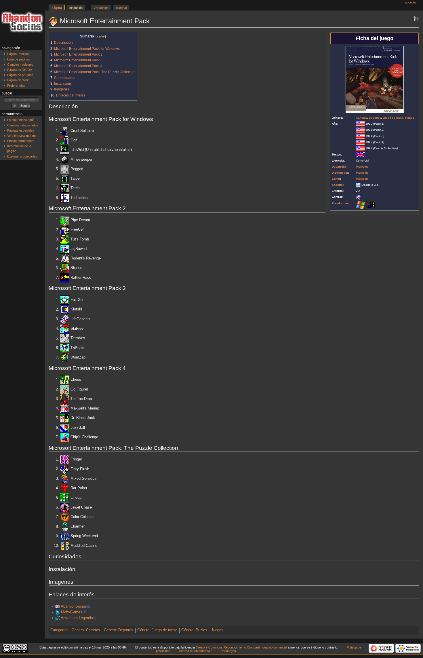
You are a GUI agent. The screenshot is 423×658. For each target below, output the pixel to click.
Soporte (337, 184)
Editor (336, 178)
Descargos (228, 651)
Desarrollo (339, 166)
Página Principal (18, 54)
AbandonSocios (74, 606)
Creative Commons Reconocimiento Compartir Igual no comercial (241, 647)
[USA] (360, 123)
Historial (121, 8)
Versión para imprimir (22, 135)
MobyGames (71, 612)
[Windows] (360, 205)
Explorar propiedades (22, 156)
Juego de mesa (393, 117)
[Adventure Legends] (57, 618)
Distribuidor (340, 172)
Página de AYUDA (19, 69)
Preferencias (16, 85)
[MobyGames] (57, 612)
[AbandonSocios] (57, 606)
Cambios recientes (20, 64)
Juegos (217, 630)
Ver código (101, 8)
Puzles (409, 117)
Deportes (375, 117)
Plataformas (340, 203)
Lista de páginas (18, 59)
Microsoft (362, 166)
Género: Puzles (194, 630)
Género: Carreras (86, 630)
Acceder (410, 2)
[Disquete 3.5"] (358, 184)
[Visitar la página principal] (22, 22)
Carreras (361, 117)
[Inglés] (360, 154)
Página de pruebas (20, 75)
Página (57, 8)
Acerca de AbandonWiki (195, 651)
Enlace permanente (20, 141)
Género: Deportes (118, 630)
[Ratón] (358, 196)
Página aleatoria (18, 80)
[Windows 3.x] (370, 205)
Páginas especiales (20, 130)
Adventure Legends (77, 618)
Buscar (7, 93)
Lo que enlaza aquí (20, 120)
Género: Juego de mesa (157, 630)
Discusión (76, 8)
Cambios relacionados (22, 125)
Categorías (59, 630)
